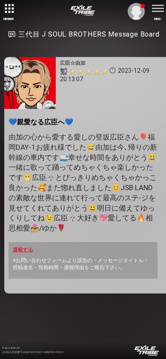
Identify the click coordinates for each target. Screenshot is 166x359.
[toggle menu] (157, 8)
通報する (23, 250)
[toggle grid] (8, 8)
